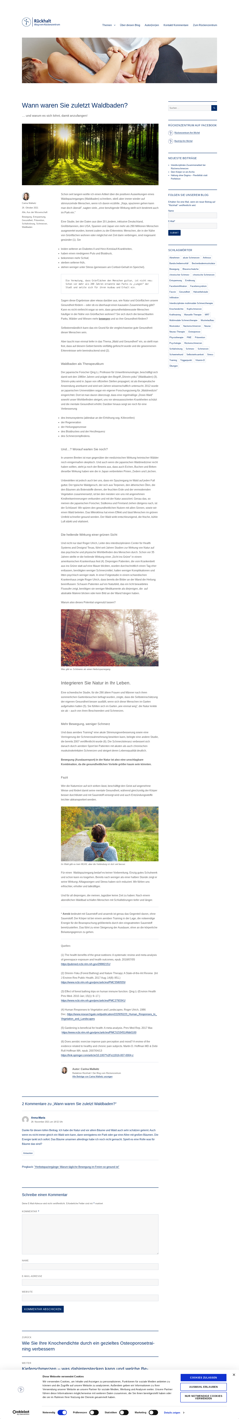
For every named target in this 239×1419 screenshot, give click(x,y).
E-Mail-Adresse (32, 1276)
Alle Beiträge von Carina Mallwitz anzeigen (92, 1076)
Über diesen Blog (130, 25)
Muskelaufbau (207, 320)
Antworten (28, 1153)
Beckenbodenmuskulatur (203, 263)
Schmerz (190, 349)
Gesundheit (27, 220)
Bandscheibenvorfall (178, 263)
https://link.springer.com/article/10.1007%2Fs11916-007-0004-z (97, 1055)
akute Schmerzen (191, 257)
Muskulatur (174, 326)
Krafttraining (175, 314)
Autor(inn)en (152, 25)
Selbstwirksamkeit (195, 354)
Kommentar (30, 1211)
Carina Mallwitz (29, 203)
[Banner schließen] (234, 1375)
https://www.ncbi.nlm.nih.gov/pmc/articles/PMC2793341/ (93, 1000)
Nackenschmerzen (192, 326)
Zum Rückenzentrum (205, 25)
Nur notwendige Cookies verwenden (203, 1397)
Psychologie (175, 343)
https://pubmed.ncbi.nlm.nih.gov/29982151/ (85, 964)
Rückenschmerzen (193, 343)
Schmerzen (41, 223)
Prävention (39, 220)
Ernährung (190, 280)
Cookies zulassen (203, 1377)
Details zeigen (172, 1412)
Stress (210, 354)
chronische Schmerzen (203, 275)
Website (27, 1292)
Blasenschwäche (191, 269)
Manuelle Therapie (192, 314)
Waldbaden (27, 227)
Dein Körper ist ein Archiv (183, 172)
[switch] (94, 1412)
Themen (107, 25)
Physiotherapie (176, 337)
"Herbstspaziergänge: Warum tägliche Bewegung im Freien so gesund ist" (76, 1166)
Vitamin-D (200, 360)
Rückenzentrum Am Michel (187, 132)
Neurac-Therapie (177, 332)
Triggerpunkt (186, 360)
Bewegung (27, 217)
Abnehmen (174, 257)
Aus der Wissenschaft (37, 212)
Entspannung (39, 217)
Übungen (173, 366)
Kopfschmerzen (194, 309)
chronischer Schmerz (179, 275)
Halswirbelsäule (200, 292)
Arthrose (207, 257)
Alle (24, 212)
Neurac (207, 326)
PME (189, 337)
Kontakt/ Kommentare (176, 25)
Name (25, 1260)
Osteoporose (194, 332)
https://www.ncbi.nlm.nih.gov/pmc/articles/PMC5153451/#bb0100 (99, 1032)
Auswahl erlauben (203, 1386)
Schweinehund (176, 354)
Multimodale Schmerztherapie (183, 320)
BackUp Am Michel (183, 141)
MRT (207, 314)
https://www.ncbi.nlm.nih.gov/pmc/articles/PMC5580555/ (93, 982)
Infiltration (174, 297)
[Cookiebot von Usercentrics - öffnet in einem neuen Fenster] (21, 1412)
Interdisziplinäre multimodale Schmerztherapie (191, 303)
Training (173, 360)
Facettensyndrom (198, 286)
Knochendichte (176, 309)
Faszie (172, 292)
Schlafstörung (28, 223)
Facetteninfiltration (178, 286)
